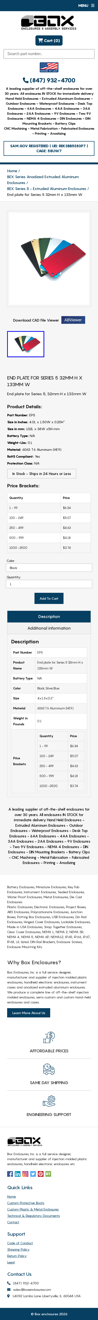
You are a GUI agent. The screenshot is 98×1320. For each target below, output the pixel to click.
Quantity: (14, 577)
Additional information (49, 628)
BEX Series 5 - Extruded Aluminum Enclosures (46, 188)
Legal (11, 1262)
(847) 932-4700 (52, 80)
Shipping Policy (18, 1249)
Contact (13, 1222)
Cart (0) (51, 40)
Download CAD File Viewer (36, 320)
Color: (11, 561)
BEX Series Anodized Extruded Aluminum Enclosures (43, 179)
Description (49, 616)
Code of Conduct (20, 1243)
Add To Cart (49, 598)
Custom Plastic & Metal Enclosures (33, 1209)
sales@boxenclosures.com (32, 1289)
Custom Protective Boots (25, 1203)
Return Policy (17, 1256)
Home (12, 170)
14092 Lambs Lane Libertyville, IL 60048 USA (46, 1296)
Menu (83, 5)
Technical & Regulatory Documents (33, 1216)
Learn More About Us (28, 1013)
